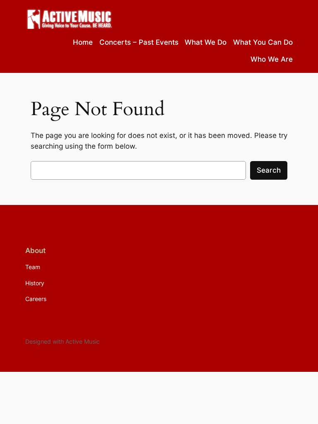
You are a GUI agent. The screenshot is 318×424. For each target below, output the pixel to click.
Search (269, 170)
